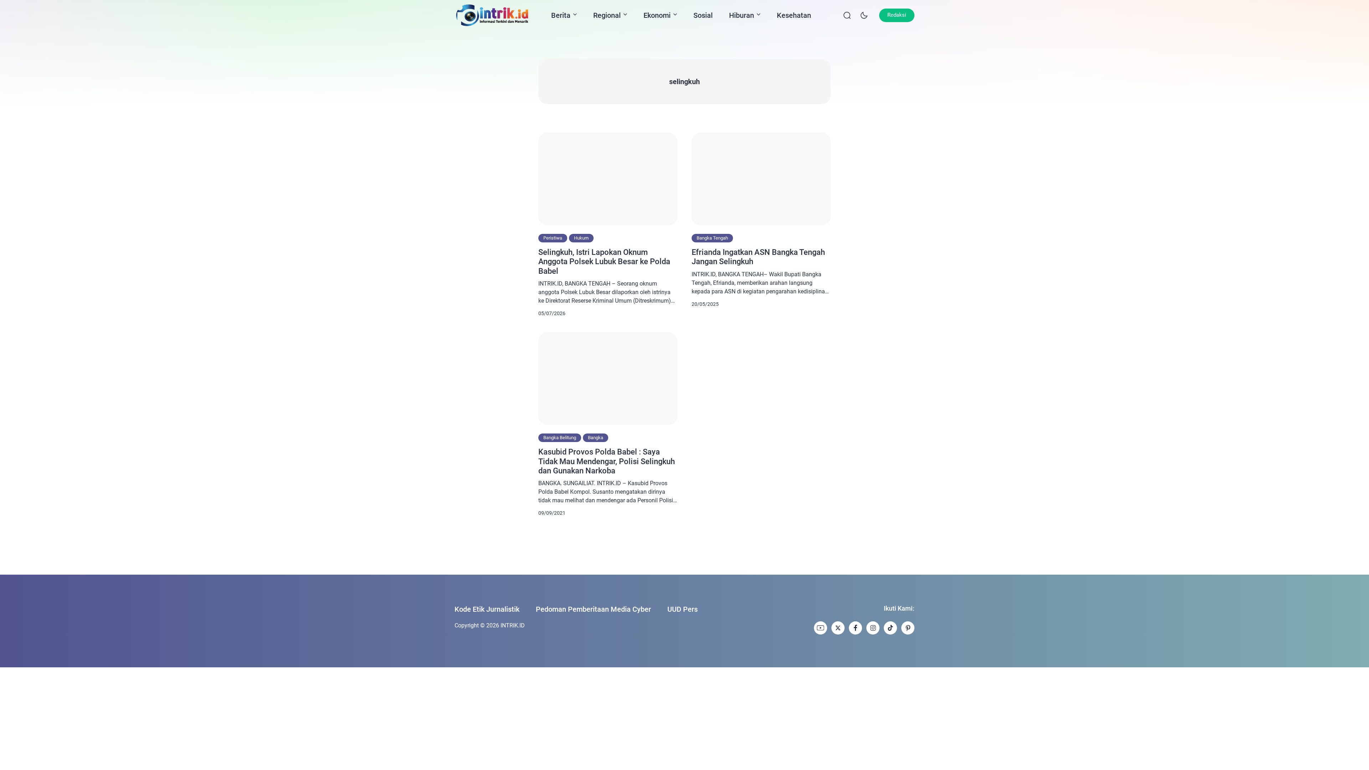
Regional (607, 15)
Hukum (581, 238)
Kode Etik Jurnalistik (487, 609)
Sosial (703, 15)
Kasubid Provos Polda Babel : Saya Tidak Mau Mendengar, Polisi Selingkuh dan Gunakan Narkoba (606, 461)
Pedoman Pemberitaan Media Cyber (593, 609)
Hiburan (741, 15)
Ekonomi (657, 15)
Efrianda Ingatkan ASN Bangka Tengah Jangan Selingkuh (758, 257)
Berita (560, 15)
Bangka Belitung (559, 437)
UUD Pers (682, 609)
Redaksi (896, 15)
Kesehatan (794, 15)
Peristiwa (552, 238)
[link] (820, 628)
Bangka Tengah (712, 238)
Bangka (595, 437)
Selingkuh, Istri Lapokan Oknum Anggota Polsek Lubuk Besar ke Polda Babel (604, 262)
